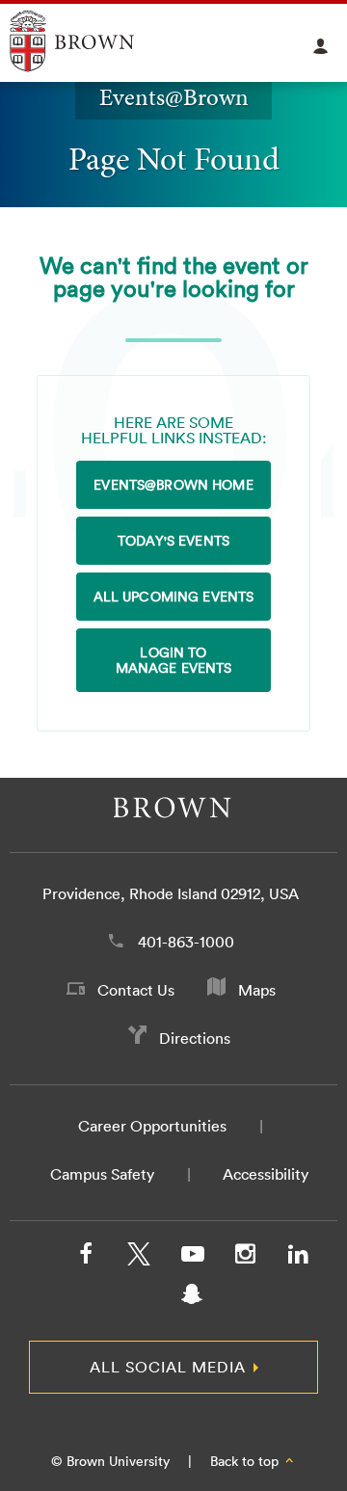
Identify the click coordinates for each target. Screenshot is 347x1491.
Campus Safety (102, 1174)
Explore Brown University (94, 41)
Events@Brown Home (173, 484)
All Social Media (168, 1366)
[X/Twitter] (138, 1257)
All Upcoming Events (173, 596)
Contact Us (135, 989)
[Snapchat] (191, 1298)
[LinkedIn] (297, 1257)
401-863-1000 (186, 941)
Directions (194, 1038)
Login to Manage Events (174, 660)
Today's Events (173, 540)
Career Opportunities (152, 1125)
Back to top (246, 1461)
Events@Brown (174, 97)
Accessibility (265, 1174)
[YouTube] (191, 1257)
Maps (257, 989)
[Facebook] (85, 1257)
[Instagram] (244, 1257)
